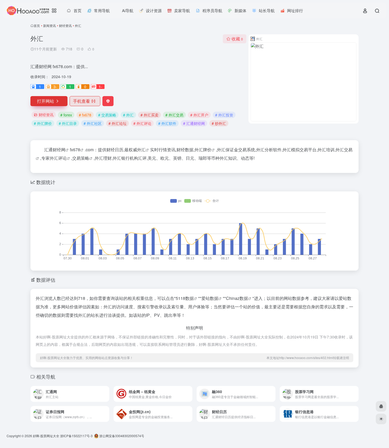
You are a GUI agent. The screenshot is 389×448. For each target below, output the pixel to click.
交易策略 (80, 158)
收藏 (237, 39)
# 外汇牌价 (43, 123)
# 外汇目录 (68, 123)
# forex (66, 114)
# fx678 (85, 114)
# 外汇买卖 (150, 114)
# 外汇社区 (93, 123)
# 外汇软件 (167, 123)
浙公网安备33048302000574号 (121, 435)
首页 (37, 25)
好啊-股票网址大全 (46, 435)
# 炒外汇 (219, 123)
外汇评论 (58, 158)
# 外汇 (128, 114)
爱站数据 (209, 298)
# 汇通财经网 (194, 123)
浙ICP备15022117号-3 (76, 435)
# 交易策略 (107, 114)
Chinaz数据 (237, 298)
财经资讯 (65, 25)
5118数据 (185, 298)
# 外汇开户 (199, 114)
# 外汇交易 (174, 114)
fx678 (75, 150)
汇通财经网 (54, 150)
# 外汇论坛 (117, 123)
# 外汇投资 (224, 114)
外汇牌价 (203, 150)
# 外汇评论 (142, 123)
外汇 (141, 150)
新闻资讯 (49, 25)
